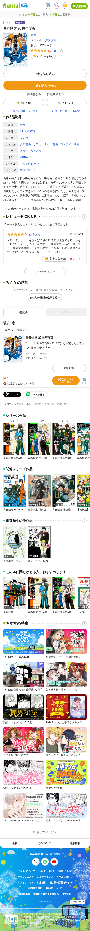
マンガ (24, 138)
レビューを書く (45, 56)
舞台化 (24, 151)
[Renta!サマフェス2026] (24, 5)
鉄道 (76, 144)
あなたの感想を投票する (43, 297)
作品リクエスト (26, 876)
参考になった (57, 258)
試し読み (69, 368)
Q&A (51, 870)
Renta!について (27, 870)
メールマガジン (65, 876)
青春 (33, 35)
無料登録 (81, 6)
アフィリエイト (26, 882)
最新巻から (23, 330)
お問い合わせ (64, 870)
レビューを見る (43, 272)
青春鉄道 (25, 170)
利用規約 (41, 882)
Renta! (7, 404)
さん (34, 234)
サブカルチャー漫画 (45, 144)
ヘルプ (42, 870)
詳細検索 (75, 843)
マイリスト (68, 102)
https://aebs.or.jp (29, 925)
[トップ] (11, 5)
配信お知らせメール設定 (66, 111)
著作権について (54, 888)
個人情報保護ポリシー (61, 882)
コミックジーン (29, 163)
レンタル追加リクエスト (24, 111)
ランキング (45, 843)
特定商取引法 (35, 888)
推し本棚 (26, 102)
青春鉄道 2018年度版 (40, 337)
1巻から (8, 330)
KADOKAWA (27, 131)
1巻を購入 (45, 85)
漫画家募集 (24, 894)
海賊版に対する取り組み (46, 894)
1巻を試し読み (45, 74)
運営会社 (66, 894)
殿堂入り (36, 151)
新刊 (14, 843)
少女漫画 (50, 40)
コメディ (65, 144)
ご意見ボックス (45, 876)
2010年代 (25, 157)
